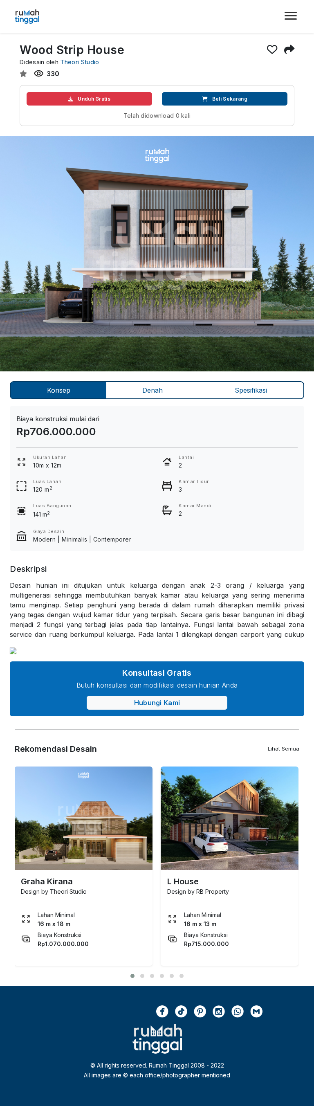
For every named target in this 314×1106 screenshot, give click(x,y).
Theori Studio (79, 61)
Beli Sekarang (229, 99)
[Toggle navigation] (290, 20)
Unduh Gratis (93, 99)
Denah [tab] (152, 390)
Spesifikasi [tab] (251, 390)
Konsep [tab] (58, 390)
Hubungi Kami (157, 703)
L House (36, 881)
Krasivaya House (200, 881)
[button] (132, 976)
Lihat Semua (283, 748)
